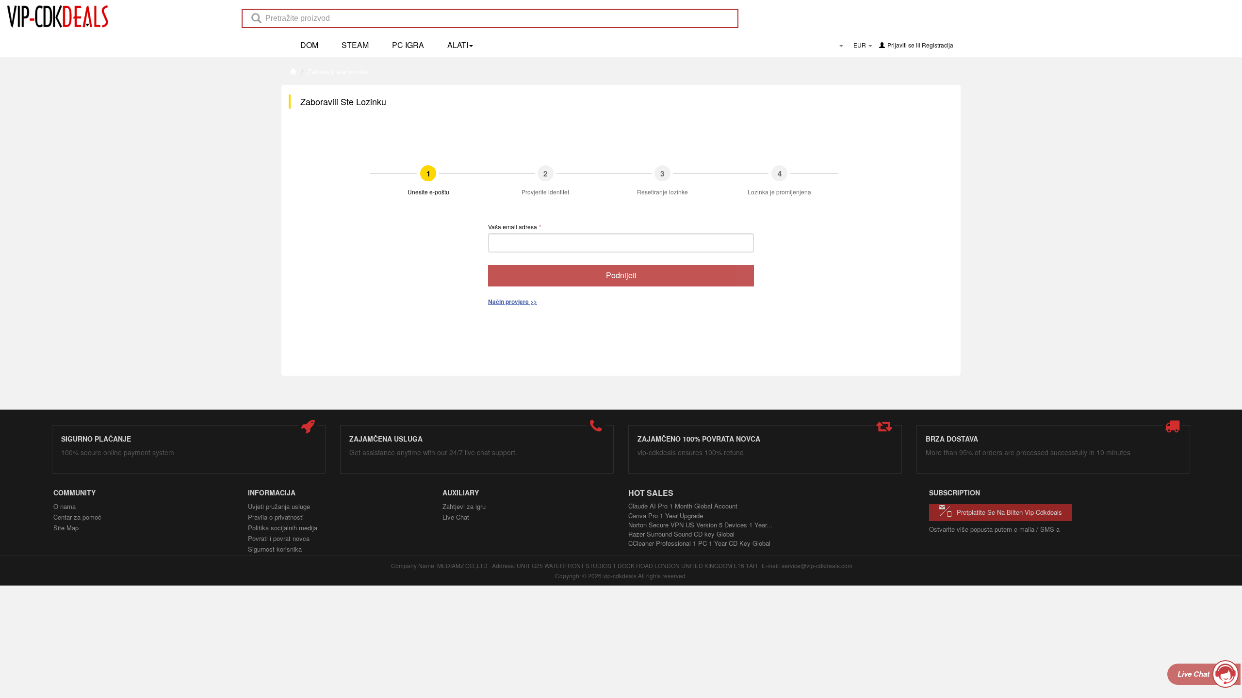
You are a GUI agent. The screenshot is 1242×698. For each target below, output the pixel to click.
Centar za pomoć (77, 517)
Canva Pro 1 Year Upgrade (665, 515)
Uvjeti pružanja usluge (279, 506)
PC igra (408, 44)
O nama (64, 506)
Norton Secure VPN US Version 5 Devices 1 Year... (700, 524)
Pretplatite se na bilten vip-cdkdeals (1009, 512)
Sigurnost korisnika (275, 549)
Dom (309, 44)
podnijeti (621, 275)
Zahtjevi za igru (464, 506)
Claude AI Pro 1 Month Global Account (682, 505)
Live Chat (455, 517)
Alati (457, 44)
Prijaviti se (901, 45)
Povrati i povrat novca (279, 538)
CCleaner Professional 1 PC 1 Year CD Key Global (699, 543)
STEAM (355, 44)
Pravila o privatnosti (276, 517)
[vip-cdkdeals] (55, 16)
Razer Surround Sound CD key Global (681, 534)
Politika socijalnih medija (282, 527)
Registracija (937, 45)
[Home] (293, 71)
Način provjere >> (512, 301)
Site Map (66, 527)
